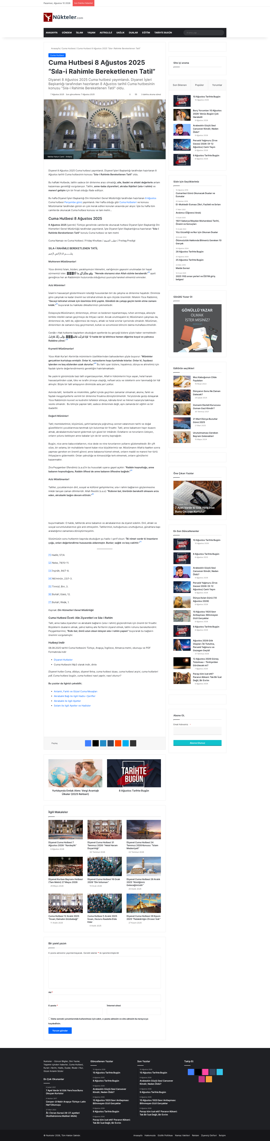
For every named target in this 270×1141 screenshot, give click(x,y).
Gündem (67, 32)
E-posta (53, 1005)
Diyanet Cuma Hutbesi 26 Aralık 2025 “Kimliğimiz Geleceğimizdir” (143, 882)
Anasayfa (52, 32)
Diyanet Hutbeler (63, 659)
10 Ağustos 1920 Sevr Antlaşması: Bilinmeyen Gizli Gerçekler (205, 615)
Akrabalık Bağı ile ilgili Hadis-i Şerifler (74, 696)
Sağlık (120, 32)
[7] (49, 602)
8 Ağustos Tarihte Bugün (206, 554)
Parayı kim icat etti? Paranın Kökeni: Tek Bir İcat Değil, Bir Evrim (207, 677)
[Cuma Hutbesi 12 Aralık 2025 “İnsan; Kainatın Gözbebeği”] (65, 903)
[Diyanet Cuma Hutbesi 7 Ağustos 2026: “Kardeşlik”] (65, 829)
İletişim (222, 1135)
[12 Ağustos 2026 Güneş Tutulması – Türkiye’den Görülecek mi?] (182, 663)
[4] (50, 578)
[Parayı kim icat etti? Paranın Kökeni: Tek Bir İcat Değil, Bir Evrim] (182, 678)
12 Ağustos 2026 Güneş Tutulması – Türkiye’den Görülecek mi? (206, 662)
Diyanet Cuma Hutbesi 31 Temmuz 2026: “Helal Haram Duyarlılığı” (103, 845)
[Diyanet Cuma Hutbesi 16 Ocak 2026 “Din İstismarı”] (105, 866)
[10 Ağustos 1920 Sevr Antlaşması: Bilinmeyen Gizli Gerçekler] (182, 616)
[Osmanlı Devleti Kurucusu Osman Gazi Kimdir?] (182, 409)
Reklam (195, 1135)
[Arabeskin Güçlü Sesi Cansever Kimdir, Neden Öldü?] (182, 130)
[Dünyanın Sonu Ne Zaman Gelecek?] (182, 395)
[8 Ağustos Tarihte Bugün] (182, 558)
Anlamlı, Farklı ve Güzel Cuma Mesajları (75, 691)
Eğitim (146, 32)
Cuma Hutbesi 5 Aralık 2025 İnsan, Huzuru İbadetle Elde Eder (102, 919)
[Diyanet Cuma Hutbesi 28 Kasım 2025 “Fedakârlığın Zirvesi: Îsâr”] (144, 903)
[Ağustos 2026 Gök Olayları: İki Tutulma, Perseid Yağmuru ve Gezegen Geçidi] (182, 645)
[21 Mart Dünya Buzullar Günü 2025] (182, 423)
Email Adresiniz (182, 724)
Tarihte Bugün (163, 32)
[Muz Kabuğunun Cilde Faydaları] (182, 381)
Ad (50, 992)
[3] (50, 570)
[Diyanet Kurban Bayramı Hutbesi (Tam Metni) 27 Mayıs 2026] (65, 866)
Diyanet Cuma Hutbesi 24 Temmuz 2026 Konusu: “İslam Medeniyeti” (142, 845)
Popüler (199, 85)
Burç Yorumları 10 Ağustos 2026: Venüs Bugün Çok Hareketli (207, 113)
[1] (49, 554)
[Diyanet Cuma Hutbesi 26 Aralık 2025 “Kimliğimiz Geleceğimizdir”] (144, 866)
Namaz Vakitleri (182, 1135)
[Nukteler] (63, 17)
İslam (79, 32)
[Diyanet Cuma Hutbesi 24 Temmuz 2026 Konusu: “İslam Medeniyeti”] (144, 829)
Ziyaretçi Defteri (209, 1135)
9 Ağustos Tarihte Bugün (206, 155)
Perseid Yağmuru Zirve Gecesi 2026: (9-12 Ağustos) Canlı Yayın (205, 143)
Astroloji (106, 32)
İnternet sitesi (114, 1005)
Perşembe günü (73, 202)
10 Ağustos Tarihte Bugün (206, 96)
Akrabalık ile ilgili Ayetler (67, 700)
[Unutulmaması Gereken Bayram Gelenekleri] (182, 437)
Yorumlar (217, 85)
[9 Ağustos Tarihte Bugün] (182, 160)
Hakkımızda (150, 1135)
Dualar (133, 32)
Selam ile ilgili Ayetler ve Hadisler (72, 705)
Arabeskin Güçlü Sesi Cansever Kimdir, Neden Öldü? (205, 128)
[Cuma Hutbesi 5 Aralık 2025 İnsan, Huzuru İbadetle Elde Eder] (105, 903)
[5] (49, 586)
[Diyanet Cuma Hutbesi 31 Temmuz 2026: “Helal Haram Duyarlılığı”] (105, 829)
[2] (49, 562)
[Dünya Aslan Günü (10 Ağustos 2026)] (182, 602)
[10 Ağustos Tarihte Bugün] (182, 101)
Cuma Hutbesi (68, 48)
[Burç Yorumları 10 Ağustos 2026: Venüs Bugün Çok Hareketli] (182, 115)
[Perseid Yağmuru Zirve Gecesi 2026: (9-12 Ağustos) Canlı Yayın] (182, 145)
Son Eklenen (180, 85)
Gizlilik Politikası (165, 1135)
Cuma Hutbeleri (128, 202)
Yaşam (91, 32)
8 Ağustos (150, 198)
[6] (49, 594)
